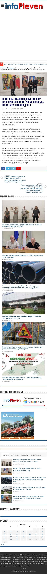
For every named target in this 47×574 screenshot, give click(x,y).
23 (42, 537)
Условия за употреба (28, 571)
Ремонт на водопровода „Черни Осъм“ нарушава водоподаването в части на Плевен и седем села (20, 287)
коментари (24, 455)
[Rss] (21, 568)
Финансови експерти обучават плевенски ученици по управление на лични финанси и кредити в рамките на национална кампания (31, 188)
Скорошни (5, 455)
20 (23, 537)
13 (23, 534)
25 (11, 539)
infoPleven (7, 109)
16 (42, 534)
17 (4, 537)
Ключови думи (36, 455)
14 (30, 534)
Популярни (14, 455)
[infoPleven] (23, 5)
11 (11, 534)
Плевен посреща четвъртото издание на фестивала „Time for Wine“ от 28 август (21, 378)
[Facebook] (23, 568)
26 (17, 539)
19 (17, 537)
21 (30, 537)
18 (11, 537)
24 (4, 539)
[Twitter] (25, 568)
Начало (4, 68)
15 (36, 534)
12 (17, 534)
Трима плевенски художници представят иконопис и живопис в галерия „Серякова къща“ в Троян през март (15, 178)
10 (4, 534)
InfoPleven (16, 571)
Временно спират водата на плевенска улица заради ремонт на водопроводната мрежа (22, 348)
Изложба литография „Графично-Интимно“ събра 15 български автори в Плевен (22, 225)
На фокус (11, 68)
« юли (3, 544)
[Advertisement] (23, 36)
